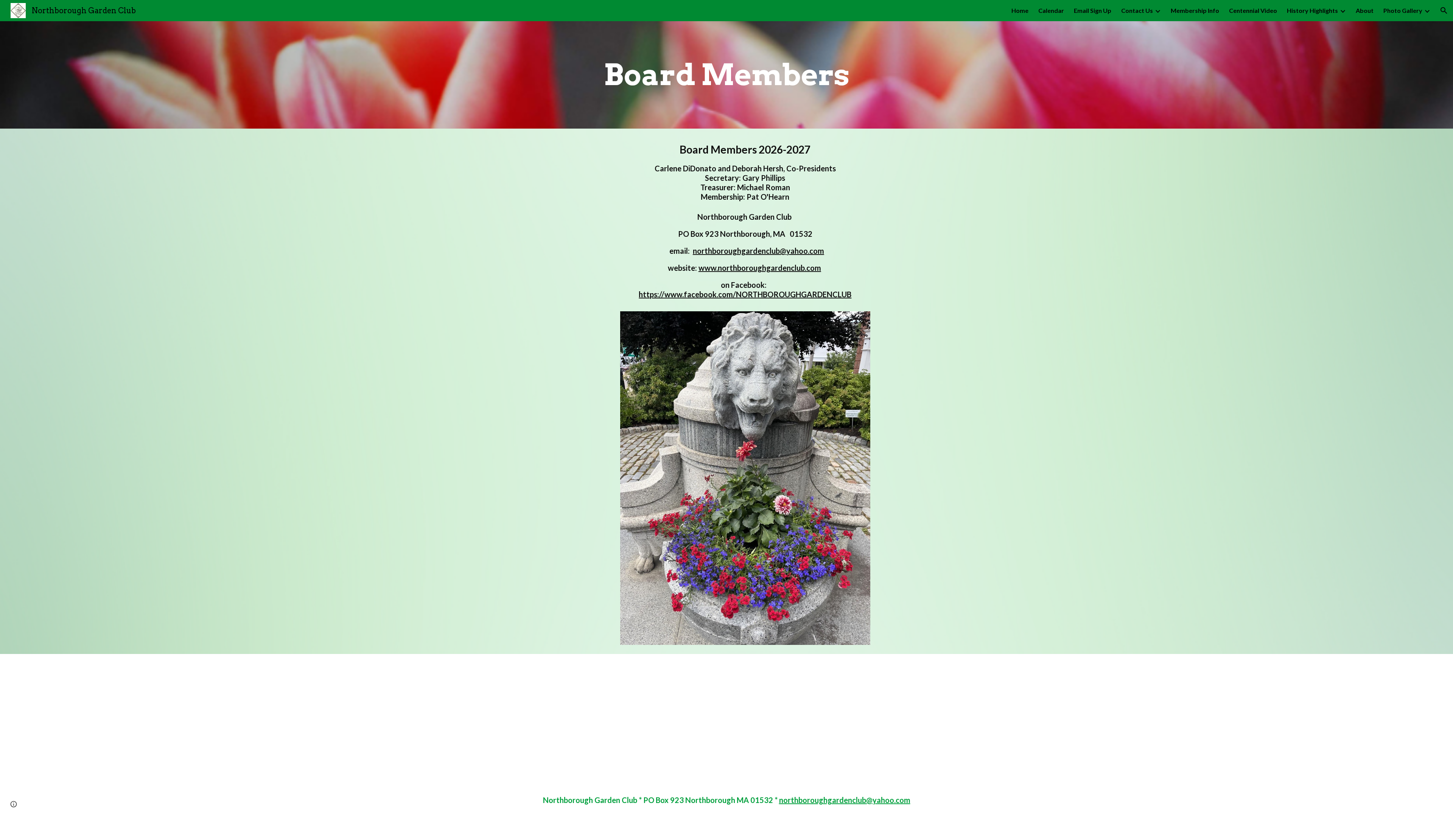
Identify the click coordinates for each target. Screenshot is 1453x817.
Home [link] (1019, 10)
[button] (1444, 11)
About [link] (1365, 10)
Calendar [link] (1051, 10)
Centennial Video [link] (1253, 10)
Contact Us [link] (1137, 10)
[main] (726, 74)
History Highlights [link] (1312, 10)
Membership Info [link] (1195, 10)
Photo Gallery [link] (1402, 10)
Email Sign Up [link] (1092, 10)
